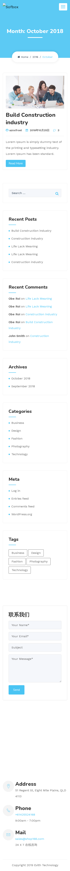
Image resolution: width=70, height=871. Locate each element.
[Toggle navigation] (63, 6)
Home (24, 56)
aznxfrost (15, 130)
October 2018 (20, 378)
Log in (15, 490)
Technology (19, 454)
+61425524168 (25, 814)
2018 (35, 56)
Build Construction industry (30, 118)
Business (17, 423)
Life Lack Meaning (24, 246)
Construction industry (27, 238)
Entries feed (20, 498)
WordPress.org (21, 514)
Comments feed (23, 506)
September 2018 (23, 386)
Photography (20, 446)
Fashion (16, 438)
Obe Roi (14, 298)
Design (16, 430)
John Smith (17, 336)
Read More (16, 163)
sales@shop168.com (29, 839)
